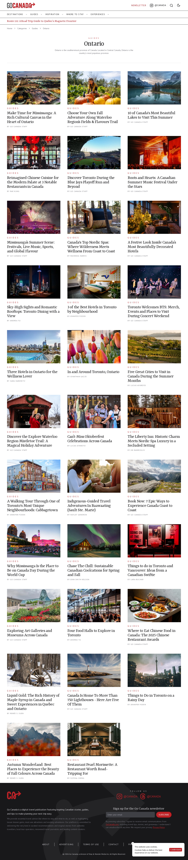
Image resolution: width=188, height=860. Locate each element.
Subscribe (164, 814)
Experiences (98, 14)
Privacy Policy (159, 827)
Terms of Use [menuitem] (91, 844)
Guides (34, 14)
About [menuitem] (46, 844)
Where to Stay (75, 14)
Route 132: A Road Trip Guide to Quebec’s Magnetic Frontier (41, 21)
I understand (175, 849)
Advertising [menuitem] (66, 844)
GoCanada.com (112, 824)
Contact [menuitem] (114, 844)
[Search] (171, 5)
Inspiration (52, 14)
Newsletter (138, 5)
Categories (22, 28)
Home (9, 28)
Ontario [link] (46, 28)
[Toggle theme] (178, 5)
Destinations (15, 14)
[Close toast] (132, 843)
